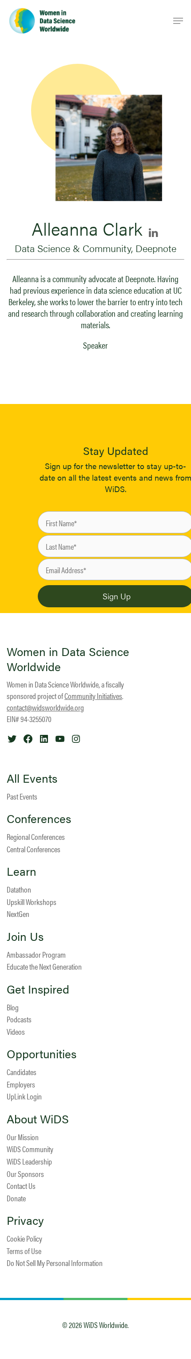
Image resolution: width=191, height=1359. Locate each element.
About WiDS (38, 1118)
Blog (13, 1007)
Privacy (25, 1220)
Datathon (19, 889)
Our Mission (23, 1136)
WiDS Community (30, 1148)
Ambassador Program (36, 954)
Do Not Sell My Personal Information (55, 1262)
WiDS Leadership (29, 1161)
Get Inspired (38, 989)
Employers (21, 1084)
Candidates (21, 1071)
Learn (21, 871)
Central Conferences (33, 848)
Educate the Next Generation (44, 966)
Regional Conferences (36, 836)
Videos (16, 1031)
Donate (16, 1198)
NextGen (18, 913)
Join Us (25, 936)
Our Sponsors (25, 1173)
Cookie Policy (24, 1238)
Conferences (39, 818)
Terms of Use (24, 1250)
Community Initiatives (93, 695)
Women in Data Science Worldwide (68, 659)
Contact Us (21, 1185)
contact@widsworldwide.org (45, 707)
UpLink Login (24, 1096)
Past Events (22, 796)
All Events (32, 778)
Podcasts (19, 1019)
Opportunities (41, 1053)
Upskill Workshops (31, 901)
